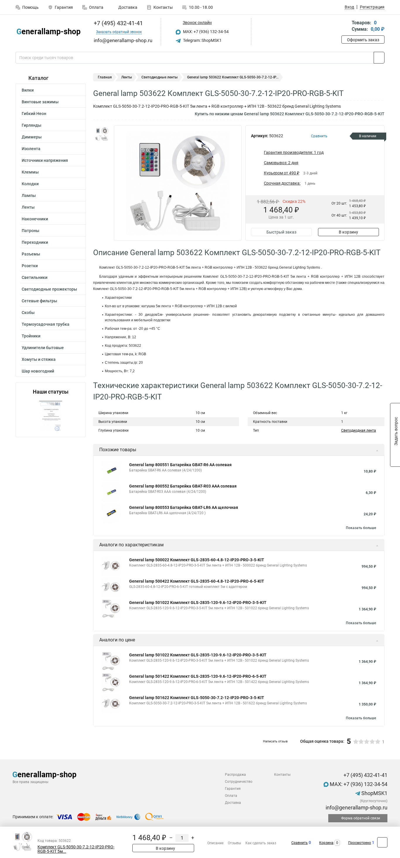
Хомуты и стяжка (39, 359)
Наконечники (35, 219)
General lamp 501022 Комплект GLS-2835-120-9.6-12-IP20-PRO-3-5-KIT (197, 602)
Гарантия (64, 7)
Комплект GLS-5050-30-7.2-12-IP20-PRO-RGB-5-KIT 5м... (75, 849)
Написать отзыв (275, 741)
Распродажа (235, 775)
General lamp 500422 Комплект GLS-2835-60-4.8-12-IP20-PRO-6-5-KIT (196, 581)
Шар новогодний (38, 371)
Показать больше (361, 528)
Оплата (96, 7)
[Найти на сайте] (379, 58)
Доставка (127, 7)
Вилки (28, 90)
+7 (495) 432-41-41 (117, 23)
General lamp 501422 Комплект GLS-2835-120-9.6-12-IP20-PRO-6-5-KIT (197, 676)
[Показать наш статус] (50, 416)
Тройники (31, 336)
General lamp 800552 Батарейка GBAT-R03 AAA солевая (183, 486)
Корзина (326, 843)
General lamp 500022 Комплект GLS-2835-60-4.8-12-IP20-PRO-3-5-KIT (196, 559)
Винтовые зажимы (40, 101)
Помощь (30, 7)
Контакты (163, 7)
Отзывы (234, 843)
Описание (215, 843)
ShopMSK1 (373, 793)
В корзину (348, 232)
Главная (105, 77)
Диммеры (32, 137)
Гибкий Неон (34, 113)
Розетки (30, 265)
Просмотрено (359, 843)
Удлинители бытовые (43, 347)
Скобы (28, 312)
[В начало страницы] (382, 842)
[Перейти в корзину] (345, 26)
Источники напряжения (45, 160)
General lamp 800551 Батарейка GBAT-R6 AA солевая (180, 464)
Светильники (34, 277)
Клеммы (30, 172)
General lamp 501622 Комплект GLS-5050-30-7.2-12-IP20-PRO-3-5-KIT (196, 697)
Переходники (35, 242)
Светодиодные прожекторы (49, 289)
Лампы (29, 195)
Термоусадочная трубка (45, 324)
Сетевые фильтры (39, 300)
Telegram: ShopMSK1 (202, 40)
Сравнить (299, 843)
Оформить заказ (363, 39)
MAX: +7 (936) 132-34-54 (205, 31)
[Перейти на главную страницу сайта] (48, 32)
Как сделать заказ (260, 843)
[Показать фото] (102, 134)
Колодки (30, 183)
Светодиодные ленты (159, 77)
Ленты (28, 207)
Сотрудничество (238, 782)
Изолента (31, 148)
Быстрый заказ (281, 232)
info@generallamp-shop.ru (355, 807)
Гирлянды (31, 125)
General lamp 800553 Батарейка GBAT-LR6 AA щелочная (183, 507)
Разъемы (31, 254)
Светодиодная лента (358, 430)
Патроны (30, 230)
